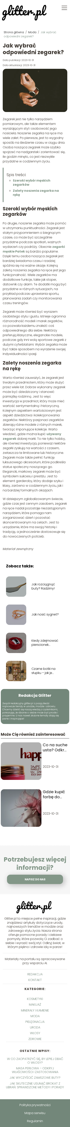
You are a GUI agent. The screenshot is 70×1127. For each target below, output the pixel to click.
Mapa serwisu (34, 1113)
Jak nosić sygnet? (45, 615)
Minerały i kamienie (35, 1010)
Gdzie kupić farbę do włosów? (54, 794)
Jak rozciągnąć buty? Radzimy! (43, 586)
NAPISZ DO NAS (35, 879)
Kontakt (35, 980)
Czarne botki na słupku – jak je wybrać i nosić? (43, 671)
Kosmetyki (35, 999)
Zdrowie (35, 1039)
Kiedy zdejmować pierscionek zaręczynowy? (45, 643)
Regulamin (35, 1121)
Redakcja (35, 974)
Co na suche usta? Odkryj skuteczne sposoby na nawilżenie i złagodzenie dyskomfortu (55, 747)
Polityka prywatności (35, 1105)
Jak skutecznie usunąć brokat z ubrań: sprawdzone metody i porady (35, 1085)
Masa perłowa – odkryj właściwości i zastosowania (35, 1070)
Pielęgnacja (35, 1021)
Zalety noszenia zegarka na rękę (36, 192)
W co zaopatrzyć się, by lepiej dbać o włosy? (35, 1061)
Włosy (35, 1033)
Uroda (35, 1027)
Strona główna (14, 32)
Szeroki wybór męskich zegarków (31, 182)
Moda (32, 32)
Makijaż (35, 1004)
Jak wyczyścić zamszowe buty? (35, 1077)
